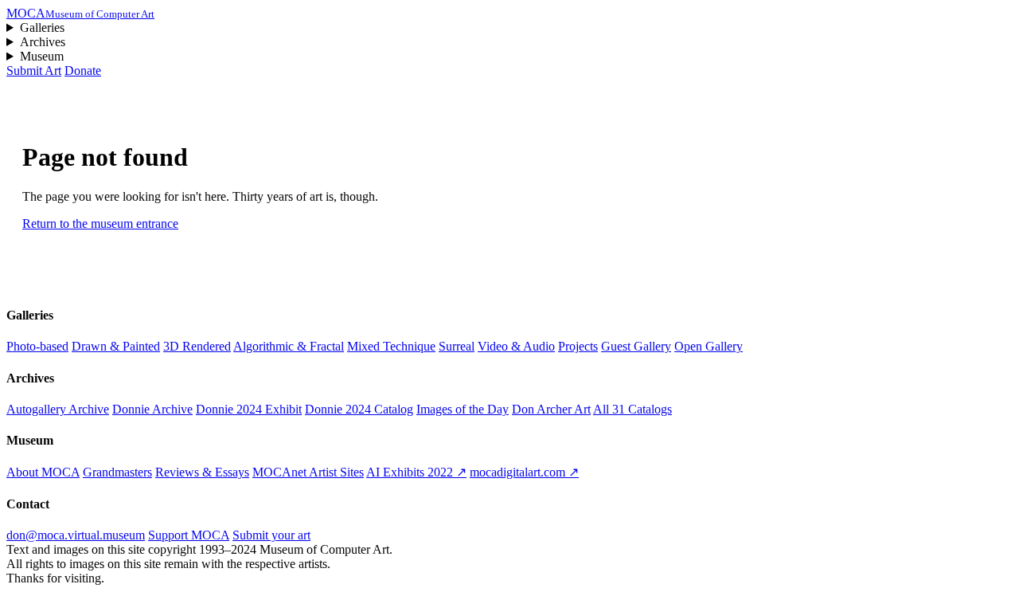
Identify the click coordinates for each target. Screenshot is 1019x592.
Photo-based (37, 346)
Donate (82, 70)
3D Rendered (197, 346)
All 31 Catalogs (632, 409)
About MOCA (43, 472)
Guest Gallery (636, 346)
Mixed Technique (391, 346)
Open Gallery (708, 346)
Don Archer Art (551, 409)
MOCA (80, 13)
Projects (578, 346)
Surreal (456, 346)
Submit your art (271, 535)
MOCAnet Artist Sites (308, 472)
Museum (42, 56)
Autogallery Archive (57, 409)
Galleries (42, 27)
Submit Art (33, 70)
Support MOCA (188, 535)
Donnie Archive (152, 409)
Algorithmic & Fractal (288, 346)
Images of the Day (462, 409)
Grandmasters (117, 472)
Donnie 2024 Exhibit (249, 409)
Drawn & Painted (116, 346)
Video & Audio (516, 346)
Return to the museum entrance (100, 223)
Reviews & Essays (202, 472)
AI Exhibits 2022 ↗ (416, 472)
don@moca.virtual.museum (75, 535)
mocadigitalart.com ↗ (524, 472)
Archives (42, 42)
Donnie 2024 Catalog (359, 409)
